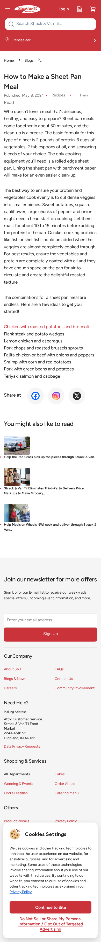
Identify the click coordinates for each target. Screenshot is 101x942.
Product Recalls (16, 821)
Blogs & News (15, 679)
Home (9, 61)
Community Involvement (75, 688)
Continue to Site (50, 908)
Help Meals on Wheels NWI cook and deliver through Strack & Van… (50, 527)
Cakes (60, 774)
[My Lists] (79, 9)
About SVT (12, 669)
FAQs (59, 669)
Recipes (58, 95)
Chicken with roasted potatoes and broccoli (46, 327)
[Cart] (93, 9)
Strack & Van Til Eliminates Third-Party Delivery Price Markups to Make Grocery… (44, 491)
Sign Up (50, 634)
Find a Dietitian (16, 793)
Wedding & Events (18, 784)
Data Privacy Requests (22, 747)
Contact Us (64, 679)
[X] (77, 396)
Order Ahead (65, 784)
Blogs (29, 61)
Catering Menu (67, 793)
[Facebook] (35, 396)
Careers (10, 688)
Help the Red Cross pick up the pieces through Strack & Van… (50, 457)
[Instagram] (56, 396)
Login (64, 9)
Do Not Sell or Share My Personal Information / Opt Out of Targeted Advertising (50, 924)
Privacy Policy (66, 821)
